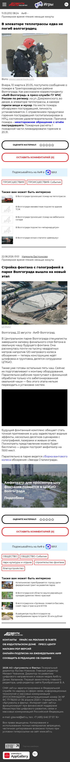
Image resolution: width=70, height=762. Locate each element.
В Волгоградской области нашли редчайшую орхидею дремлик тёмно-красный (39, 594)
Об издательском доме (19, 644)
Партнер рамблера (30, 746)
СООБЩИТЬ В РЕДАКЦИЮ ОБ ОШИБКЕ (27, 658)
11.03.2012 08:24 (10, 13)
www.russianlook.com (21, 79)
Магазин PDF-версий (17, 648)
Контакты (10, 639)
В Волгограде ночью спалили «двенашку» (37, 238)
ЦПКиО (6, 326)
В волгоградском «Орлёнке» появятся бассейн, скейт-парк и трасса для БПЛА (40, 604)
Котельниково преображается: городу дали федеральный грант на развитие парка (38, 583)
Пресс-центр (47, 644)
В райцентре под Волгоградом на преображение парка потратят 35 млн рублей (39, 614)
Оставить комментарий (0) (35, 157)
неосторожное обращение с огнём (39, 122)
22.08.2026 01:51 (10, 256)
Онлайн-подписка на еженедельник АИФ (32, 653)
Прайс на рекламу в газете (37, 639)
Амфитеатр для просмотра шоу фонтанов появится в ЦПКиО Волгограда (32, 487)
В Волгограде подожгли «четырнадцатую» (37, 227)
